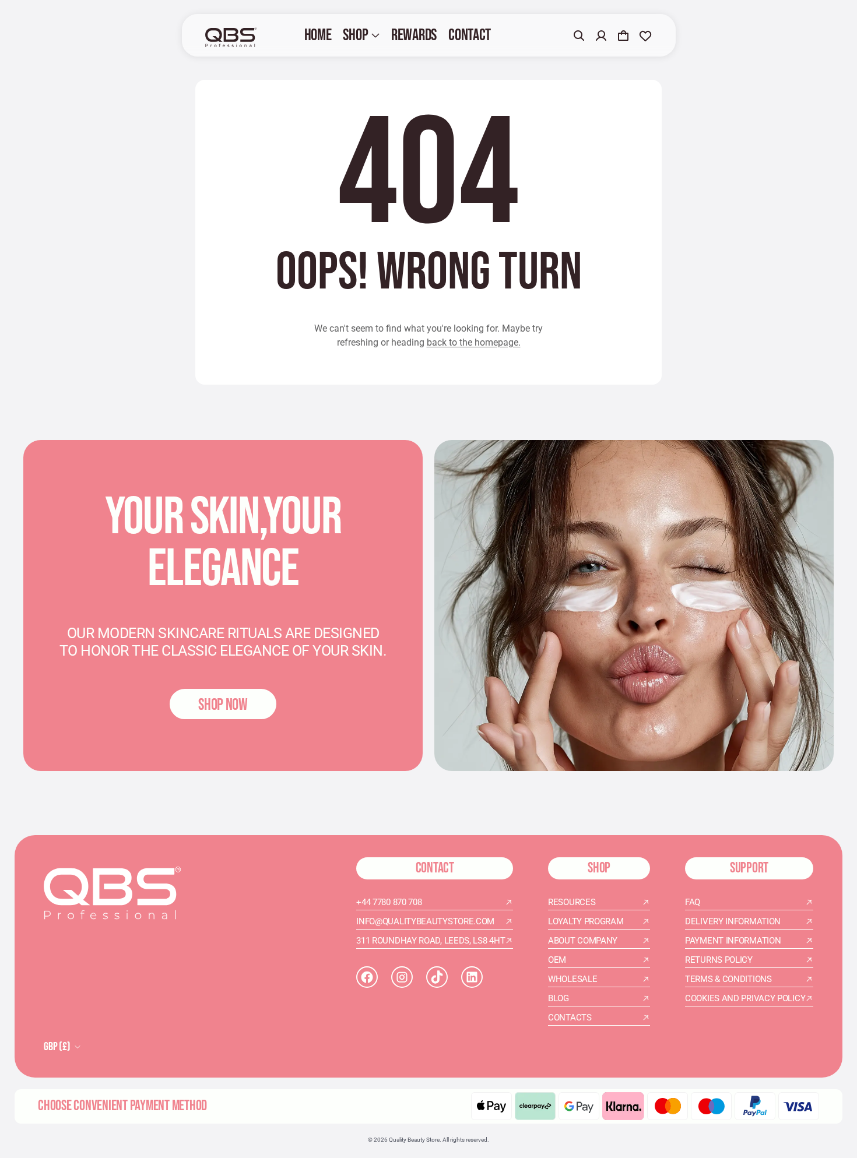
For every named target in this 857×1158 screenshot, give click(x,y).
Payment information (733, 940)
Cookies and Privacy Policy (745, 998)
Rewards (414, 35)
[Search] (579, 36)
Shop (355, 35)
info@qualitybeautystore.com (425, 921)
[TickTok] (437, 977)
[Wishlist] (645, 36)
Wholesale (572, 979)
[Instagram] (402, 977)
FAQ (692, 902)
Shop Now (223, 704)
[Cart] (623, 36)
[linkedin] (472, 977)
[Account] (601, 36)
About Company (582, 940)
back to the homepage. (474, 342)
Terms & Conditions (728, 979)
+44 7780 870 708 (389, 902)
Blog (558, 998)
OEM (557, 960)
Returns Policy (719, 960)
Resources (571, 902)
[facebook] (367, 977)
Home (318, 35)
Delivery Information (733, 921)
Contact (469, 35)
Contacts (570, 1017)
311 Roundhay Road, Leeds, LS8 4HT (430, 940)
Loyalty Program (586, 921)
